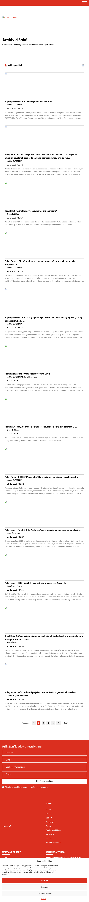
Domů (48, 810)
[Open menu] (84, 2)
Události (49, 818)
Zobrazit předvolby (45, 893)
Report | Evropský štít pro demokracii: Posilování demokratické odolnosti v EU (41, 427)
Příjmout (44, 881)
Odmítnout (45, 887)
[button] (85, 861)
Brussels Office (13, 214)
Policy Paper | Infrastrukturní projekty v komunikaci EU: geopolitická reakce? (41, 692)
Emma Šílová (12, 643)
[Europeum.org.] (5, 18)
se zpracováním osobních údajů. (35, 787)
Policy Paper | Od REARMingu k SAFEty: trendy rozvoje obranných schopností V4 (42, 477)
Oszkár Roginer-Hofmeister (17, 696)
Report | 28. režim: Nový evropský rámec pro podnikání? (31, 211)
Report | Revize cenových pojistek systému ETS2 (27, 374)
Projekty (49, 826)
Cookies (43, 899)
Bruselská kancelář (53, 843)
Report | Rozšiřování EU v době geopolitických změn (28, 101)
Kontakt (49, 838)
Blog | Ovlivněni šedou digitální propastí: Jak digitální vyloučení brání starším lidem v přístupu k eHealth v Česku (44, 638)
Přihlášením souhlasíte (26, 787)
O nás (48, 814)
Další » (66, 723)
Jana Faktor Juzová (14, 586)
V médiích (50, 834)
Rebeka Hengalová (29, 377)
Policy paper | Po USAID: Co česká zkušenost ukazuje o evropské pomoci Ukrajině (43, 530)
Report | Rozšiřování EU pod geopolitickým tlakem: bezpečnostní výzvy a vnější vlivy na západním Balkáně (43, 319)
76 (59, 723)
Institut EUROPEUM (14, 105)
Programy (50, 822)
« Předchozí (25, 723)
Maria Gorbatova (13, 533)
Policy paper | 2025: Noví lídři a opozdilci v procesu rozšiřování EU (35, 583)
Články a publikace (53, 830)
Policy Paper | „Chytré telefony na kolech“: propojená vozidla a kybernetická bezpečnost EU (40, 263)
